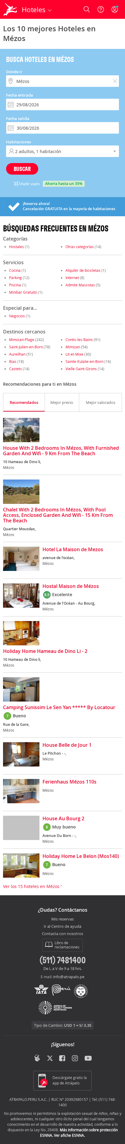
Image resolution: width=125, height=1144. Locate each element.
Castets (15, 368)
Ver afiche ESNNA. (69, 1135)
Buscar (22, 168)
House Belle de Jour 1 (67, 745)
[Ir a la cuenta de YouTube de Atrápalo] (88, 1059)
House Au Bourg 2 (63, 819)
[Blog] (37, 1058)
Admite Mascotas (80, 284)
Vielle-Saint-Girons (81, 368)
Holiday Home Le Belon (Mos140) (80, 856)
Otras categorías (80, 246)
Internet (72, 277)
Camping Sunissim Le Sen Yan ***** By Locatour (59, 708)
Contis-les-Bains (79, 339)
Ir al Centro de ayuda (62, 926)
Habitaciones (18, 142)
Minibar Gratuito (23, 292)
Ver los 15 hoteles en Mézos (32, 886)
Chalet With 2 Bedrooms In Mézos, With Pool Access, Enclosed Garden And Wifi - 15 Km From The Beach (58, 515)
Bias (12, 361)
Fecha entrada (19, 95)
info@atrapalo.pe (68, 976)
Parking (15, 277)
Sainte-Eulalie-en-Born (84, 361)
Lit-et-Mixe (74, 354)
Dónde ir (14, 72)
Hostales (16, 246)
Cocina (15, 270)
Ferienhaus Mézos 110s (69, 782)
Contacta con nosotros (62, 933)
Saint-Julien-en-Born (26, 346)
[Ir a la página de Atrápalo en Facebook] (62, 1059)
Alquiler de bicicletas (83, 270)
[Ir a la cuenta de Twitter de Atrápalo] (49, 1059)
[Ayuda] (100, 9)
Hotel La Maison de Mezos (72, 550)
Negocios (17, 315)
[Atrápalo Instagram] (75, 1059)
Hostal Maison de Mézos (70, 586)
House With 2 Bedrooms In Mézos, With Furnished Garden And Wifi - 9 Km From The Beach (61, 451)
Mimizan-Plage (21, 339)
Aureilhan (17, 354)
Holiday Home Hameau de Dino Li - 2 (45, 651)
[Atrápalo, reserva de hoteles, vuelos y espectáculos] (10, 9)
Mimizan (73, 346)
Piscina (15, 284)
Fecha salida (17, 118)
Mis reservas (62, 919)
